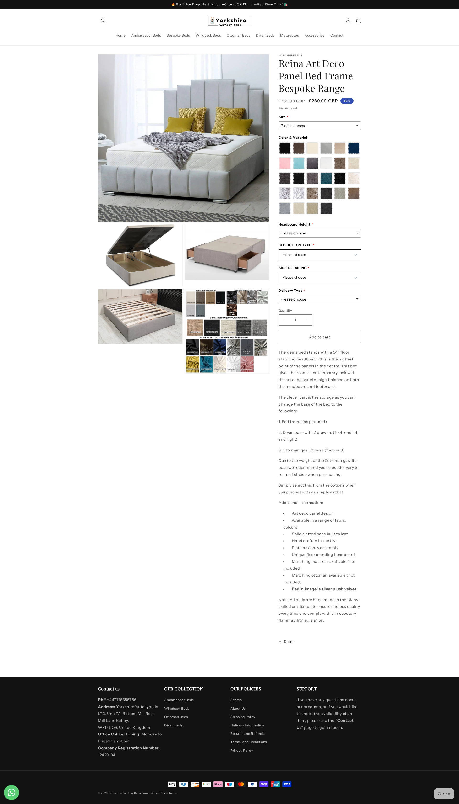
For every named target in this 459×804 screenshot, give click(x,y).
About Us (238, 708)
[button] (103, 21)
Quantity (285, 310)
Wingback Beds (177, 708)
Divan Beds (173, 725)
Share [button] (289, 642)
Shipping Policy (242, 717)
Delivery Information (247, 725)
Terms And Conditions (248, 742)
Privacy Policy (241, 750)
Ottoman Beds (176, 717)
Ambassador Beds (179, 700)
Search (236, 700)
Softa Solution (167, 793)
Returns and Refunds (247, 733)
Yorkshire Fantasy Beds (125, 793)
